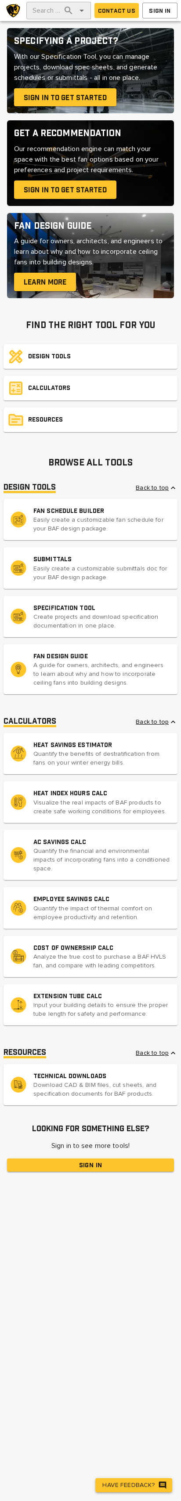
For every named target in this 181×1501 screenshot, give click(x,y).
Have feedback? (128, 1485)
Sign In (160, 10)
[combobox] (46, 10)
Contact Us (116, 10)
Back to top (152, 487)
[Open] (82, 10)
